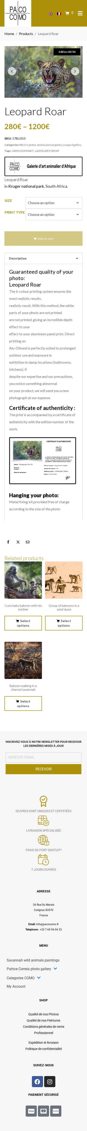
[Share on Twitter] (18, 542)
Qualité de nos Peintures (43, 1020)
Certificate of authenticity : (42, 408)
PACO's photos (28, 144)
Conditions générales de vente (43, 1026)
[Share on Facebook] (8, 542)
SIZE (8, 200)
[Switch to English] (50, 13)
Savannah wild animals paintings (33, 960)
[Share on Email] (27, 542)
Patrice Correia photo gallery (29, 969)
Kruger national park (26, 186)
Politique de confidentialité (43, 1049)
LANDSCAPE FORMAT (47, 150)
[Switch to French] (59, 13)
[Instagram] (49, 1081)
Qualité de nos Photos (43, 1014)
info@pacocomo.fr (47, 924)
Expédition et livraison (44, 1042)
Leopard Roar (16, 179)
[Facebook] (37, 1081)
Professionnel (43, 1033)
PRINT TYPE (15, 212)
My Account (16, 986)
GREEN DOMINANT (23, 150)
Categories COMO (21, 978)
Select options (24, 623)
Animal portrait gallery (49, 144)
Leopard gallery (72, 144)
